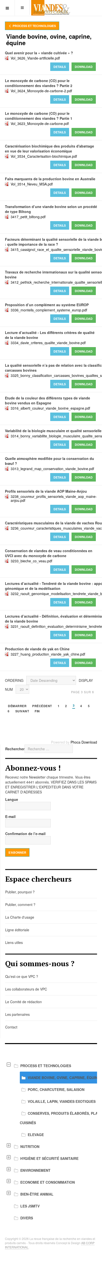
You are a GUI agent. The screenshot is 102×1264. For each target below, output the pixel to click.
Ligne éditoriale (17, 929)
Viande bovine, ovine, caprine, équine (64, 1077)
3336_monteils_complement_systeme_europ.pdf (49, 309)
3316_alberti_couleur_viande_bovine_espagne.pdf (50, 408)
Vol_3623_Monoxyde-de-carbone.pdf (40, 123)
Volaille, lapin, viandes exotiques (62, 1101)
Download (84, 66)
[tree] (51, 1142)
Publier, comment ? (20, 904)
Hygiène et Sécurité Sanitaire (49, 1158)
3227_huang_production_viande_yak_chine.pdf (48, 654)
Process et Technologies (34, 26)
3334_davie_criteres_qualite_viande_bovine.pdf (48, 342)
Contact (11, 1026)
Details (59, 66)
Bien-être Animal (36, 1194)
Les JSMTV (30, 1206)
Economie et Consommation (47, 1182)
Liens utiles (14, 942)
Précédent (42, 706)
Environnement (35, 1170)
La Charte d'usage (19, 917)
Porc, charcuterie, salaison (56, 1089)
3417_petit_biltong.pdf (28, 216)
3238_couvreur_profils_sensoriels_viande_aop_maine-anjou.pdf (54, 498)
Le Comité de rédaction (23, 1001)
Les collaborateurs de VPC (26, 989)
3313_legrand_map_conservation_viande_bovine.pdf (52, 468)
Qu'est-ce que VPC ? (21, 976)
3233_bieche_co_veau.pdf (31, 560)
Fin (37, 711)
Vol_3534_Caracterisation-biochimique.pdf (44, 156)
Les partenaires (17, 1014)
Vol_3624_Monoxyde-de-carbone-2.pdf (41, 90)
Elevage (36, 1134)
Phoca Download (84, 742)
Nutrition (29, 1146)
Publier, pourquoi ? (20, 891)
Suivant (22, 711)
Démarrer (17, 706)
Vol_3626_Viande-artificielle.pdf (35, 58)
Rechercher (15, 748)
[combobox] (49, 749)
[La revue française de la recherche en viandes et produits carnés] (51, 8)
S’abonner (17, 852)
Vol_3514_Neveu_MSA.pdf (32, 183)
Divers (26, 1217)
